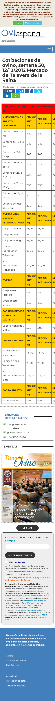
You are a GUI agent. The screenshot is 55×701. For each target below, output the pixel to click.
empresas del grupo (33, 601)
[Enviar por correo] (20, 91)
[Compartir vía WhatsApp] (16, 95)
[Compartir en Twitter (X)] (38, 91)
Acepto (18, 23)
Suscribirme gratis (20, 555)
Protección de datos (16, 680)
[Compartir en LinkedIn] (7, 95)
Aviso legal (11, 676)
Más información (32, 23)
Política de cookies (15, 685)
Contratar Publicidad (16, 660)
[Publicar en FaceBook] (29, 91)
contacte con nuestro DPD (30, 610)
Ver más (27, 528)
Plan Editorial (12, 665)
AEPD (44, 615)
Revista (9, 655)
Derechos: (32, 603)
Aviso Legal (32, 577)
